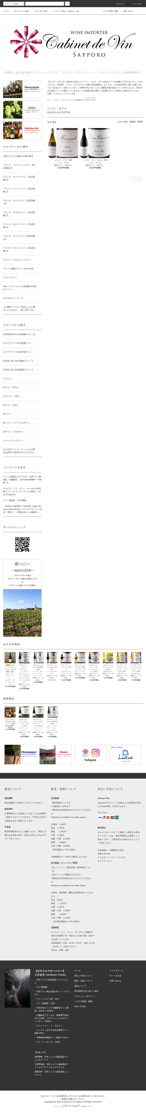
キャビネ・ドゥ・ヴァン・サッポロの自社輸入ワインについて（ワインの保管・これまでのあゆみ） (22, 491)
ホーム (6, 11)
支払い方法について (83, 976)
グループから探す (41, 11)
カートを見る (115, 976)
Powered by (58, 1106)
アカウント (120, 4)
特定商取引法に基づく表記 (86, 991)
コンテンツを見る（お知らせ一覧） (66, 11)
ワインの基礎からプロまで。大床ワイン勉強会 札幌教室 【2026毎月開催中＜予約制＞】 (22, 479)
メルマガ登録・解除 (110, 11)
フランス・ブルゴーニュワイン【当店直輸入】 (69, 100)
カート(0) (137, 4)
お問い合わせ (128, 11)
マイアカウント (116, 970)
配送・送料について (83, 981)
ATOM (83, 1006)
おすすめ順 (123, 122)
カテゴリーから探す (21, 11)
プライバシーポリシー (84, 996)
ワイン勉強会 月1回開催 (14, 500)
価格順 (133, 122)
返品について (80, 986)
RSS (76, 1006)
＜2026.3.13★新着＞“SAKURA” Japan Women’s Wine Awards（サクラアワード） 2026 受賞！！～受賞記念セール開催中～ (22, 509)
